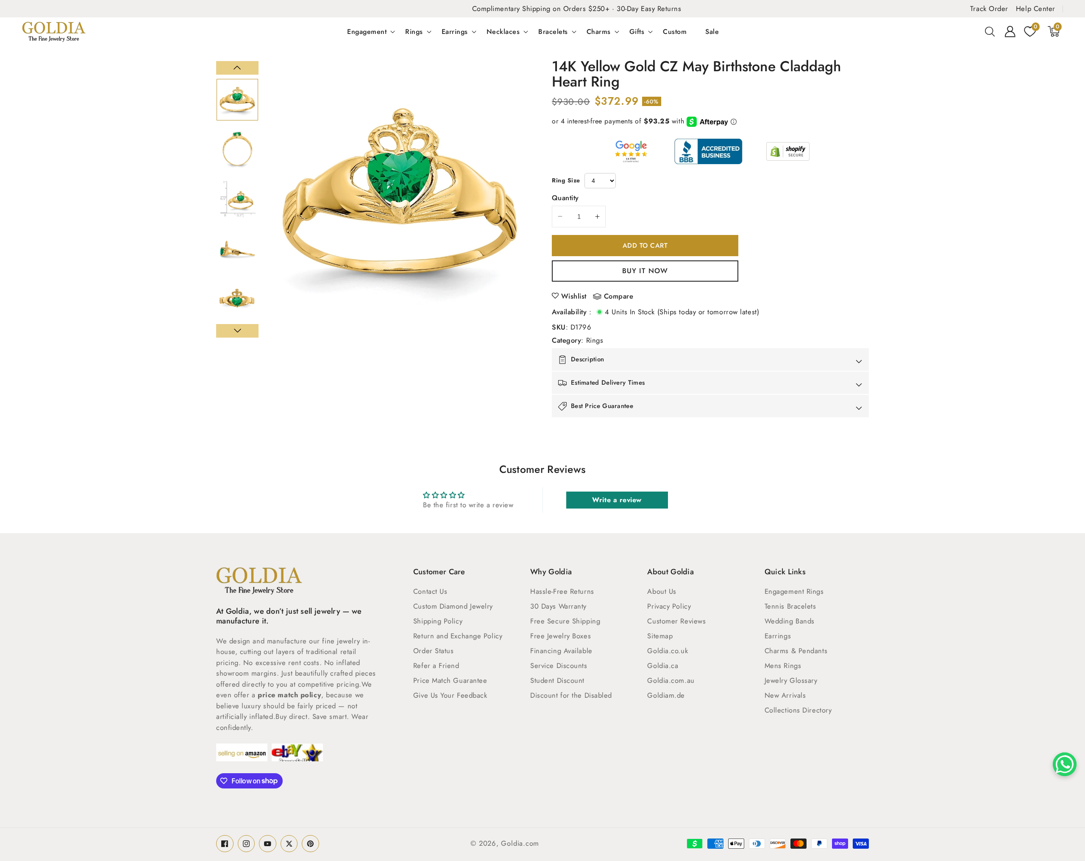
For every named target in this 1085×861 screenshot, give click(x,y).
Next (237, 331)
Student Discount (557, 680)
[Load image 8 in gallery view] (237, 149)
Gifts (637, 31)
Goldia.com (520, 843)
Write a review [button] (617, 500)
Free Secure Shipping (565, 621)
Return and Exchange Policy (457, 636)
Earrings (455, 31)
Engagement (367, 31)
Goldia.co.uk (667, 651)
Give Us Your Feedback (450, 695)
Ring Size (566, 180)
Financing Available (561, 651)
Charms (599, 31)
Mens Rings (783, 665)
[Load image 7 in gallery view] (237, 99)
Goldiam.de (666, 695)
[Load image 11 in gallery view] (237, 299)
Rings (414, 31)
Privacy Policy (669, 606)
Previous (237, 68)
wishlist (574, 296)
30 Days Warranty (558, 606)
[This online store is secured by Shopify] (788, 151)
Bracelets (553, 31)
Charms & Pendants (796, 651)
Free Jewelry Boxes (560, 636)
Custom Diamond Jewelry (453, 606)
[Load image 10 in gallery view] (237, 249)
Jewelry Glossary (791, 680)
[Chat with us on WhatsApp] (1065, 764)
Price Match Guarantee (450, 680)
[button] (990, 31)
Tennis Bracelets (790, 606)
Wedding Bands (790, 621)
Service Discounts (558, 665)
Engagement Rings (794, 591)
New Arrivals (785, 695)
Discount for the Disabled (571, 695)
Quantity (565, 198)
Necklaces (503, 31)
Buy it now (645, 271)
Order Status (433, 651)
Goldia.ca (662, 665)
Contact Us (430, 591)
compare (619, 296)
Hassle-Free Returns (562, 591)
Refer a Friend (436, 665)
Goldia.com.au (670, 680)
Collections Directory (798, 710)
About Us (661, 591)
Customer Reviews (676, 621)
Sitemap (660, 636)
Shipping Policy (437, 621)
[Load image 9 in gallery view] (237, 199)
